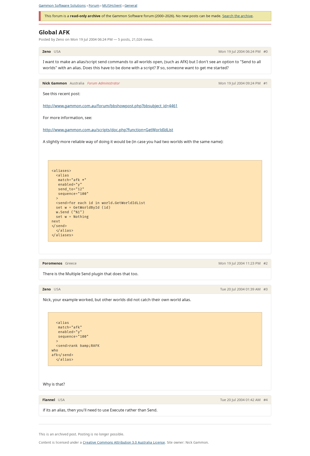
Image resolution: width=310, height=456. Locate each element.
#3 (266, 289)
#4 (266, 399)
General (130, 5)
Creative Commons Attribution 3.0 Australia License (124, 442)
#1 (266, 83)
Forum (94, 5)
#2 (266, 263)
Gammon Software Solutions (62, 5)
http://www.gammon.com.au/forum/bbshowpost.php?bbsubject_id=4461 (110, 105)
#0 (266, 51)
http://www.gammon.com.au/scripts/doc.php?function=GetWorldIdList (108, 129)
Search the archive (237, 16)
